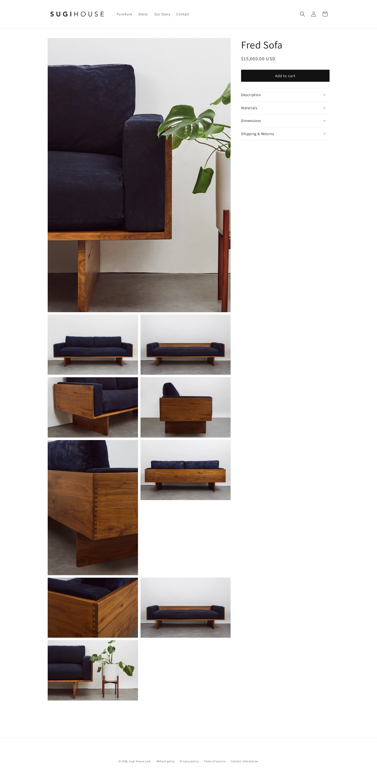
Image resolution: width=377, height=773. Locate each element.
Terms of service (214, 761)
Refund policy (166, 761)
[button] (302, 14)
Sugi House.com (140, 761)
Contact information (244, 761)
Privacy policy (189, 761)
